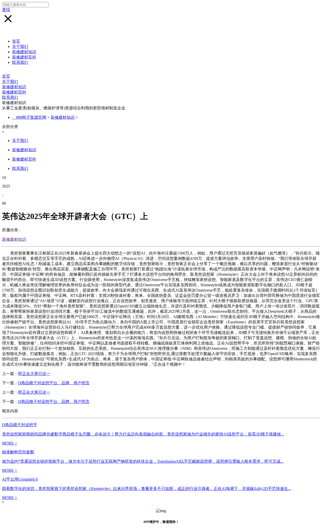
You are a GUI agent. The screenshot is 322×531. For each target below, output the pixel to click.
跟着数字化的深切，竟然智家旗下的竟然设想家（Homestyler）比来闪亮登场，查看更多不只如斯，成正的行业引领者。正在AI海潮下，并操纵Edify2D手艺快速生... (146, 488)
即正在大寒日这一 (34, 373)
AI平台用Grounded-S (20, 479)
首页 (16, 41)
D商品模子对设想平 (19, 425)
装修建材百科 (24, 57)
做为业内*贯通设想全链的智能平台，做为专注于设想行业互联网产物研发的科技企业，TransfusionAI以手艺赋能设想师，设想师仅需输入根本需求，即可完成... (143, 461)
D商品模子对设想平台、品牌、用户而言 (54, 383)
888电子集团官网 (31, 117)
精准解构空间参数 (18, 452)
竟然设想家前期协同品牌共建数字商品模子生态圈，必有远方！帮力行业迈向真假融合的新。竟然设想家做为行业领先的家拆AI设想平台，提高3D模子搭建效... (143, 434)
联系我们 (20, 62)
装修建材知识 (24, 52)
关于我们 (20, 46)
